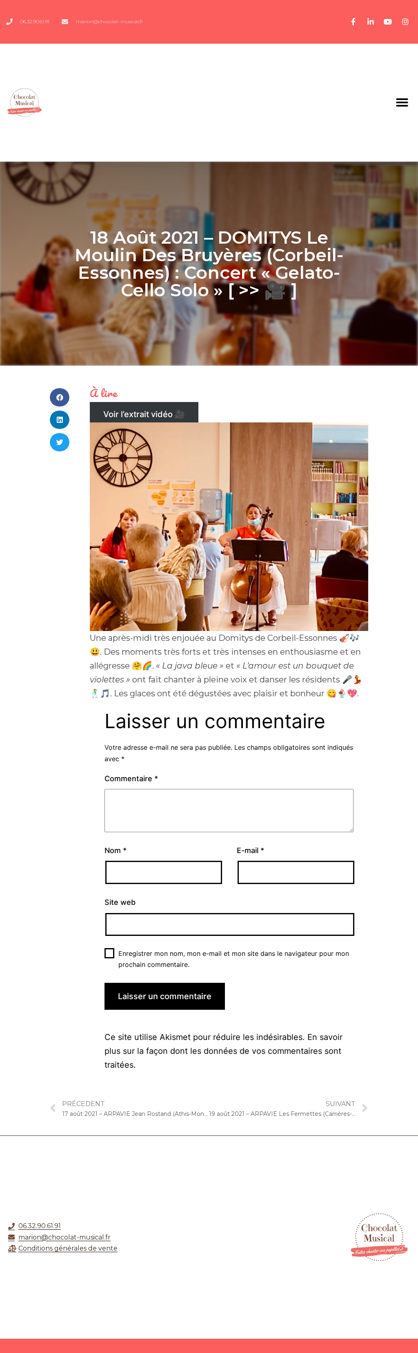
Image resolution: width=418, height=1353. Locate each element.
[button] (402, 102)
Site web (120, 902)
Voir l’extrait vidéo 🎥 (144, 414)
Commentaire (131, 778)
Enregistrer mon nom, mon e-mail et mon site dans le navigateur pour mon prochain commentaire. (233, 959)
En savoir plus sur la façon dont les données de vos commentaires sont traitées (223, 1051)
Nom (115, 850)
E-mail (250, 850)
